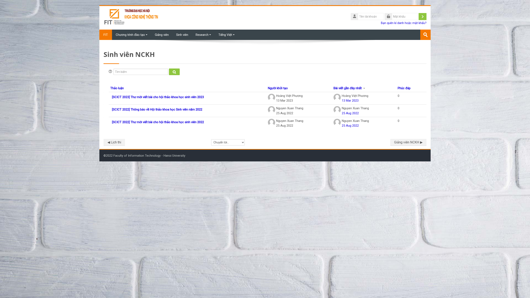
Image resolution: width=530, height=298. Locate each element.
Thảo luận (117, 88)
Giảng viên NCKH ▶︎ (408, 142)
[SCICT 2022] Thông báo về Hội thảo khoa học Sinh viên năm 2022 (157, 109)
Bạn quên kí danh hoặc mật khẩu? (403, 23)
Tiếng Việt (225, 35)
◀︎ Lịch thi (114, 142)
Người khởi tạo (278, 88)
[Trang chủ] (131, 17)
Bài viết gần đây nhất (348, 88)
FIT (106, 35)
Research (202, 35)
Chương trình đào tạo (130, 35)
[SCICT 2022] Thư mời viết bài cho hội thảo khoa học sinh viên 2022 (158, 122)
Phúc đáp (404, 88)
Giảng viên (162, 35)
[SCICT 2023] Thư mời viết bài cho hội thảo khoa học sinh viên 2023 (158, 97)
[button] (110, 72)
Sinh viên (182, 35)
